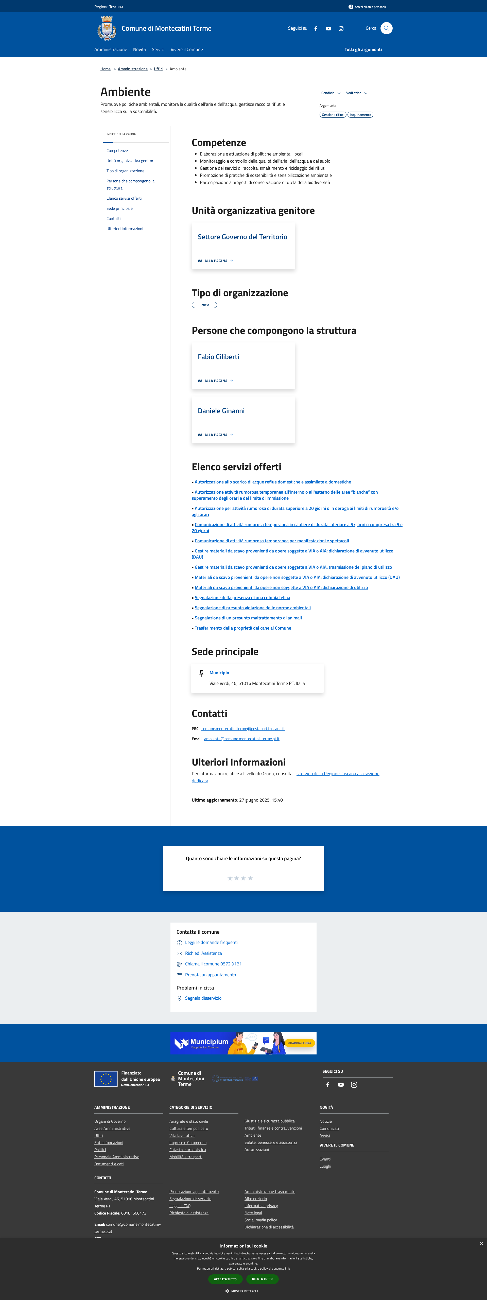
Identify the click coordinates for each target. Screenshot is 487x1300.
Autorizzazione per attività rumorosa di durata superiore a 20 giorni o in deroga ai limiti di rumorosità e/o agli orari (295, 511)
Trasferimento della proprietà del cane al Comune (243, 628)
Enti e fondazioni (108, 1142)
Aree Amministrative (112, 1128)
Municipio (219, 672)
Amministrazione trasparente (270, 1191)
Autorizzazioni (257, 1149)
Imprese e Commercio (187, 1142)
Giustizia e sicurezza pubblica (270, 1121)
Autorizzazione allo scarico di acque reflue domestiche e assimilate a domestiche (273, 481)
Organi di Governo (110, 1121)
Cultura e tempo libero (188, 1128)
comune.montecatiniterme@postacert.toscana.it (243, 728)
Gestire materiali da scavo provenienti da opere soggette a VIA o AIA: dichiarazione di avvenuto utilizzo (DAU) (292, 553)
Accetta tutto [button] (225, 1279)
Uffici (158, 69)
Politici (100, 1150)
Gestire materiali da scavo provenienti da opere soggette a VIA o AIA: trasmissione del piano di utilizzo (293, 567)
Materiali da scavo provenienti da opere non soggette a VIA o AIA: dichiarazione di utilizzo (281, 587)
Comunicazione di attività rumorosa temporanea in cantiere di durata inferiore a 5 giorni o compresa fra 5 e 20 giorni (297, 527)
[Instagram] (339, 28)
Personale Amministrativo (116, 1157)
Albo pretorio (256, 1198)
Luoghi (325, 1166)
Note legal (253, 1213)
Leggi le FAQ (180, 1206)
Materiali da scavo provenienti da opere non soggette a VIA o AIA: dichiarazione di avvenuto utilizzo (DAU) (297, 577)
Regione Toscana (108, 7)
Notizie (326, 1121)
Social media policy (261, 1220)
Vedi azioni (354, 93)
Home (105, 69)
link (287, 1268)
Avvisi (325, 1135)
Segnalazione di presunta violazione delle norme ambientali (253, 607)
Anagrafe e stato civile (188, 1121)
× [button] (481, 1244)
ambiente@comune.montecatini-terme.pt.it (242, 739)
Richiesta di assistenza (188, 1213)
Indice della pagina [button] (121, 134)
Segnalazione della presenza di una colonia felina (242, 597)
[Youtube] (326, 28)
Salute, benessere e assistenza (271, 1142)
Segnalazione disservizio (190, 1198)
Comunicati (329, 1128)
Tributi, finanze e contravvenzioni (273, 1128)
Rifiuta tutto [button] (262, 1278)
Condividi (328, 93)
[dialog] (243, 1269)
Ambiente (253, 1135)
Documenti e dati (109, 1164)
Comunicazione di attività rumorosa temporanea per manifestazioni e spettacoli (272, 540)
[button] (243, 1291)
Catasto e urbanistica (187, 1150)
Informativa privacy (261, 1206)
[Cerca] (386, 28)
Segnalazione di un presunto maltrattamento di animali (248, 617)
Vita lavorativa (182, 1135)
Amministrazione (133, 69)
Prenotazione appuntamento (194, 1191)
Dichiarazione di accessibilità (269, 1227)
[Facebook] (314, 28)
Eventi (325, 1159)
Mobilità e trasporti (185, 1157)
